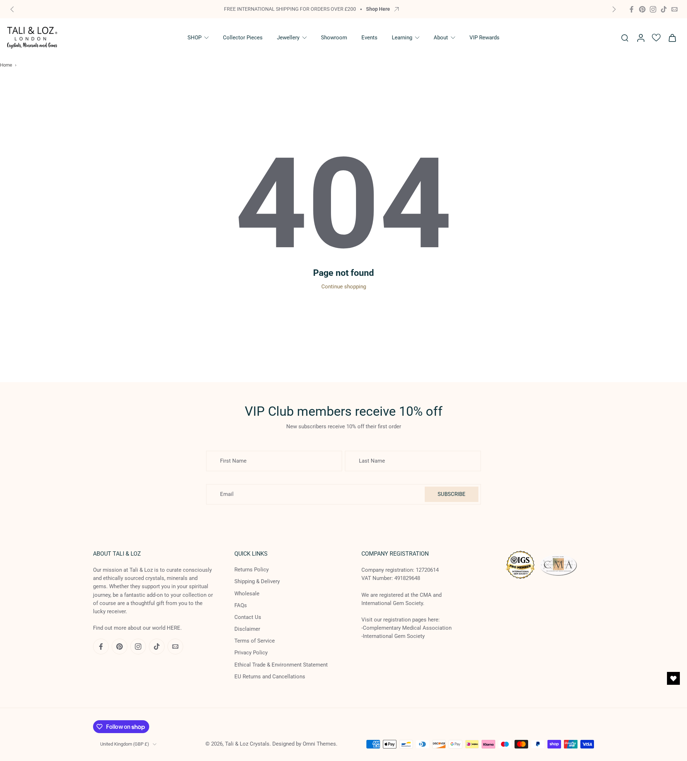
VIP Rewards (484, 37)
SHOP (194, 37)
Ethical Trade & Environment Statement (281, 665)
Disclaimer (247, 629)
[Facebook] (631, 9)
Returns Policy (251, 569)
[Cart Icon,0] (672, 38)
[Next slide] (614, 9)
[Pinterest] (642, 9)
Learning (402, 37)
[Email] (674, 9)
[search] (625, 37)
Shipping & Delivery (257, 581)
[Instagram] (653, 9)
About (441, 37)
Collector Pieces (243, 37)
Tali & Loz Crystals (247, 744)
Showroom (334, 37)
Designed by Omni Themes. (304, 744)
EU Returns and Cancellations (269, 676)
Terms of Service (254, 641)
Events (369, 37)
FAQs (240, 605)
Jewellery (288, 37)
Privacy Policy (251, 652)
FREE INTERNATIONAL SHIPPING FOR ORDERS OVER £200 (290, 9)
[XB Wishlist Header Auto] (656, 37)
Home (6, 65)
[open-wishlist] (673, 678)
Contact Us (247, 617)
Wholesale (246, 593)
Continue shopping (343, 286)
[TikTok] (663, 9)
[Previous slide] (12, 9)
